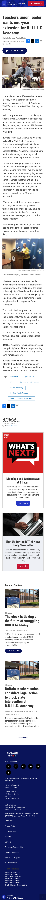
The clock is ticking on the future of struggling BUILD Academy (22, 620)
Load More (23, 737)
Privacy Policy (10, 826)
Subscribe (23, 566)
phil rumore (29, 377)
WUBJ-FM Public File (12, 883)
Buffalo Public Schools (19, 393)
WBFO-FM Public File (12, 879)
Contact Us (9, 821)
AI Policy (8, 837)
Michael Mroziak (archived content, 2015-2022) (21, 711)
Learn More (23, 503)
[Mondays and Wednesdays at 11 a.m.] (23, 453)
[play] (3, 897)
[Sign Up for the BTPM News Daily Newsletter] (23, 524)
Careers (8, 842)
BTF (11, 382)
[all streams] (42, 897)
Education (14, 377)
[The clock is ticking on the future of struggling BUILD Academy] (22, 598)
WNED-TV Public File (12, 873)
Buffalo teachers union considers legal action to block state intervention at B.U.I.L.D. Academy (22, 697)
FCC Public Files (11, 863)
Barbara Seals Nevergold (29, 382)
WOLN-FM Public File (12, 881)
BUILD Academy (16, 388)
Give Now (37, 4)
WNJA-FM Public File (13, 877)
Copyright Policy (11, 831)
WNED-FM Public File (12, 875)
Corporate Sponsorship (14, 847)
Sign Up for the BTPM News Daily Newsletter (23, 543)
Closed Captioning (12, 852)
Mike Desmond (10, 631)
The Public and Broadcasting (16, 885)
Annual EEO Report (12, 858)
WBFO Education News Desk (21, 399)
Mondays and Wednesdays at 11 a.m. (23, 480)
